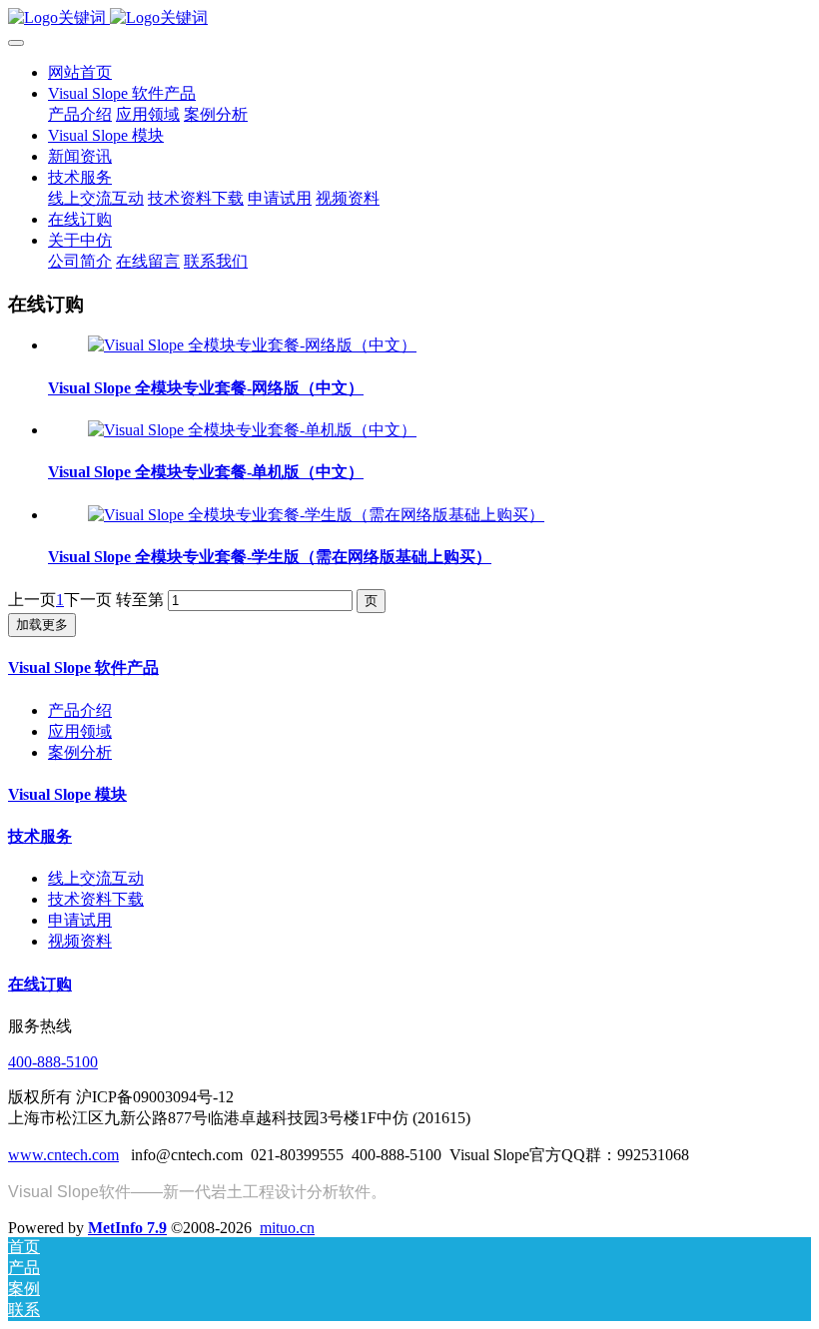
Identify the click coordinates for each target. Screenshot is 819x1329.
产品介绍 (80, 710)
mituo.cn (287, 1227)
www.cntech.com (63, 1154)
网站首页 (80, 72)
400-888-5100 (53, 1061)
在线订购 (40, 984)
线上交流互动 (96, 878)
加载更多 (42, 624)
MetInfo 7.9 (127, 1227)
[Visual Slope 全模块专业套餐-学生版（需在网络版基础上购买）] (316, 514)
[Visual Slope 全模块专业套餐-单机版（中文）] (252, 429)
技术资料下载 (96, 899)
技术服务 (40, 836)
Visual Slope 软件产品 (83, 667)
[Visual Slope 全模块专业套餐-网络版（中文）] (252, 344)
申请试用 (80, 920)
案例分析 (80, 752)
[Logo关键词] (409, 18)
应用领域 (80, 731)
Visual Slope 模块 (67, 794)
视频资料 (80, 941)
